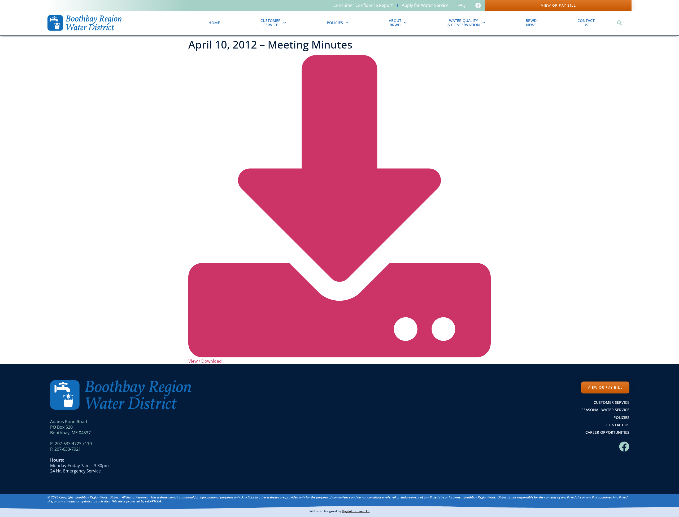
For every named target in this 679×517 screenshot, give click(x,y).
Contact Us (617, 424)
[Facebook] (624, 446)
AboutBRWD (395, 23)
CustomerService (270, 23)
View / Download (205, 361)
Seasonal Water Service (605, 409)
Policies (335, 22)
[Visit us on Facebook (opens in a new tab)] (479, 5)
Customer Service (611, 402)
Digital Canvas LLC (356, 511)
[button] (619, 23)
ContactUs (586, 23)
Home (214, 22)
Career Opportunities (607, 432)
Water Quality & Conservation (463, 23)
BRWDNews (531, 23)
